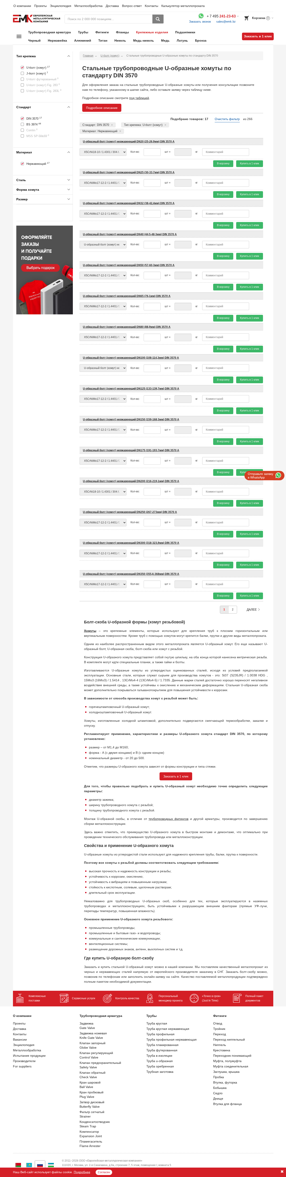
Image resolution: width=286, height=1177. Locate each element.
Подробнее (82, 1172)
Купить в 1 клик (249, 163)
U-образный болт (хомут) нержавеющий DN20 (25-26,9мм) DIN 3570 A (129, 141)
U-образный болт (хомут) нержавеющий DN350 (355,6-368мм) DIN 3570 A (131, 574)
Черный (34, 40)
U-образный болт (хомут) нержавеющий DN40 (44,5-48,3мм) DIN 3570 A (130, 234)
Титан (102, 40)
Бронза (200, 40)
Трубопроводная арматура (49, 32)
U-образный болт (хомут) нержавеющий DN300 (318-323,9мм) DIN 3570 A (131, 542)
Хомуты (90, 631)
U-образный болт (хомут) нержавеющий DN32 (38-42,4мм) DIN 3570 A (129, 203)
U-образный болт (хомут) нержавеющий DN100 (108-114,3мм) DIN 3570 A (131, 357)
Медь (165, 40)
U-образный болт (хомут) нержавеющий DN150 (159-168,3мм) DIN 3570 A (131, 419)
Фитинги (102, 32)
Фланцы (122, 32)
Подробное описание (102, 108)
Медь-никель (143, 40)
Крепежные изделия (152, 32)
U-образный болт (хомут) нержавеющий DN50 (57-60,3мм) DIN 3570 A (129, 265)
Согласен (104, 1172)
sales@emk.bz (226, 21)
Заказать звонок (200, 21)
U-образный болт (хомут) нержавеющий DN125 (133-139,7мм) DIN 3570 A (131, 388)
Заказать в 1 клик (258, 36)
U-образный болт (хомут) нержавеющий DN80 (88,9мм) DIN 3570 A (126, 326)
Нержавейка (57, 40)
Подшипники (185, 32)
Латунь (182, 40)
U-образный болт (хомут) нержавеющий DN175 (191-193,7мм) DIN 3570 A (131, 450)
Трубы (83, 32)
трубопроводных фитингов (168, 819)
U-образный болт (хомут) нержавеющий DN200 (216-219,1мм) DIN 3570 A (131, 481)
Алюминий (82, 40)
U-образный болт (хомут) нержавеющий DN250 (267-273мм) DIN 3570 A (130, 512)
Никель (120, 40)
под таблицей (139, 98)
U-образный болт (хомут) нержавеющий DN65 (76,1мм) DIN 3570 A (126, 296)
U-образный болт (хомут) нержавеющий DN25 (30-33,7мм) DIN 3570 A (129, 172)
